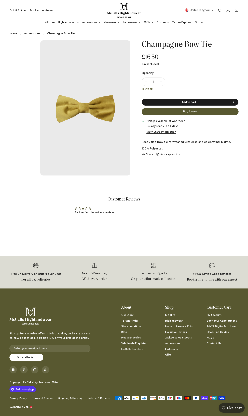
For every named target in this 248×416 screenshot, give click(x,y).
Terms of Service (42, 398)
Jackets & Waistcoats (178, 337)
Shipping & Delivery (70, 398)
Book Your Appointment (222, 320)
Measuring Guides (218, 332)
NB (28, 407)
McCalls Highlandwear (37, 382)
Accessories (32, 33)
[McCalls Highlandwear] (124, 10)
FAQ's (210, 337)
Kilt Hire (170, 315)
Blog (124, 332)
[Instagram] (34, 369)
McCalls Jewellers (132, 349)
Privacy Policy (18, 398)
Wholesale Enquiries (133, 343)
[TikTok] (45, 369)
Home (13, 33)
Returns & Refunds (99, 398)
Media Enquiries (131, 337)
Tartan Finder (129, 320)
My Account (214, 315)
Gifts (168, 354)
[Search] (220, 10)
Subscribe (23, 357)
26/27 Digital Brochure (221, 326)
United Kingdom (200, 10)
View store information (161, 132)
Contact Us (214, 343)
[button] (236, 10)
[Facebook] (13, 369)
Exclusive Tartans (176, 332)
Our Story (127, 315)
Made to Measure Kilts (178, 326)
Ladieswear (172, 349)
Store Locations (131, 326)
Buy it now (190, 111)
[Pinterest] (24, 369)
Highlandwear (174, 320)
